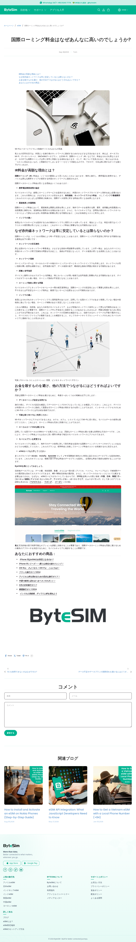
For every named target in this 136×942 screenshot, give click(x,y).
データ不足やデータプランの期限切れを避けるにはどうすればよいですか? (103, 671)
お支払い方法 (96, 882)
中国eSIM (7, 902)
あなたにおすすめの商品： (30, 82)
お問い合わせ (52, 886)
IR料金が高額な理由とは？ (30, 74)
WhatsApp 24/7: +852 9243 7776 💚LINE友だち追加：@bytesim (69, 3)
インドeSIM (8, 894)
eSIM (19, 25)
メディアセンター (54, 898)
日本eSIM (7, 886)
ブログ (6, 917)
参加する (10, 733)
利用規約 (50, 890)
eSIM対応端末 (9, 925)
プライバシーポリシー (100, 886)
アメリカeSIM (9, 882)
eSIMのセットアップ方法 (13, 929)
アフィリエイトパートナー (58, 894)
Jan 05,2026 (98, 821)
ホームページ (9, 25)
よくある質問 (96, 898)
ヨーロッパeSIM (10, 906)
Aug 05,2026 (9, 821)
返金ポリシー (96, 890)
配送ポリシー (96, 894)
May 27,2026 (54, 821)
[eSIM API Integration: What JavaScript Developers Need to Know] (68, 785)
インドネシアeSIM (11, 890)
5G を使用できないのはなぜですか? (22, 671)
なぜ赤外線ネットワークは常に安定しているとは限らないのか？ (46, 77)
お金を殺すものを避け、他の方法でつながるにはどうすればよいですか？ (49, 80)
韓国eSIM (7, 898)
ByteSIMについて (54, 882)
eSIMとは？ (8, 921)
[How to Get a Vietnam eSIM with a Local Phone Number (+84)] (112, 785)
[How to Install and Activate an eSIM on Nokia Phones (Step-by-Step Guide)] (23, 785)
